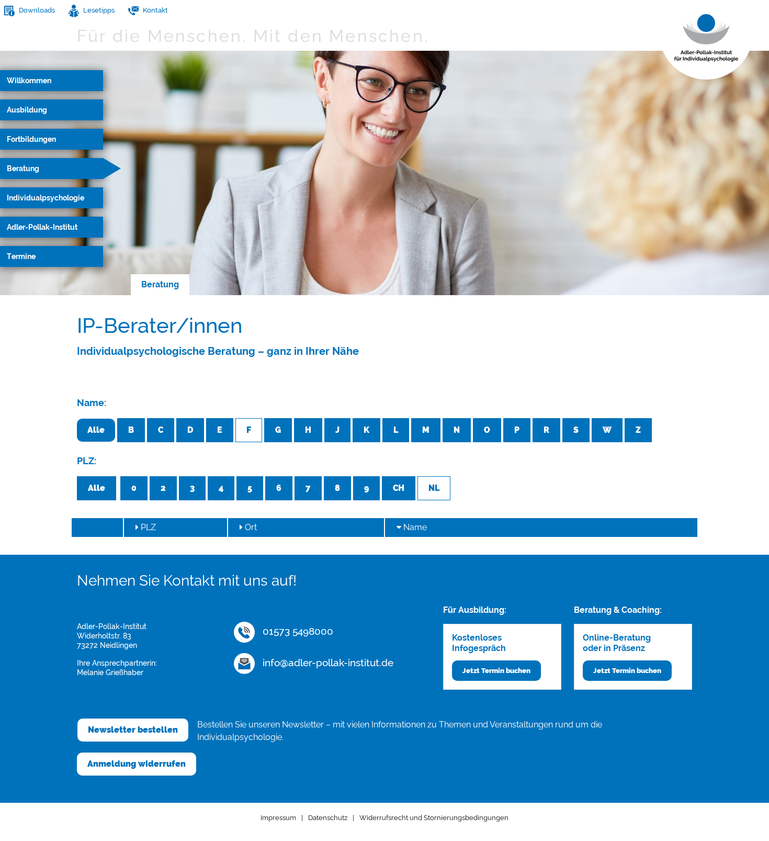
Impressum (278, 818)
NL (433, 488)
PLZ (147, 527)
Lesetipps (98, 10)
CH (398, 488)
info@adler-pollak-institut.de (326, 662)
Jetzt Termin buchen (496, 671)
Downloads (36, 10)
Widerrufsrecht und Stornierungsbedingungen (433, 818)
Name (414, 527)
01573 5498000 (296, 631)
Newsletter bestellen (133, 730)
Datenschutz (327, 818)
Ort (250, 527)
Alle (96, 430)
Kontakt (154, 10)
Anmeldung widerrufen (136, 764)
